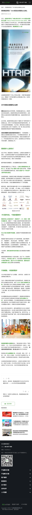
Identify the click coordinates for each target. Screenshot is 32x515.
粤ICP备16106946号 (7, 509)
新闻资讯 (4, 481)
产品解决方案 (5, 470)
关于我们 (4, 485)
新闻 (2, 7)
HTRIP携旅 (24, 504)
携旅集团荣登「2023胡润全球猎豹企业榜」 (15, 7)
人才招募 (4, 492)
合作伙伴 (4, 488)
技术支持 (16, 509)
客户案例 (4, 477)
